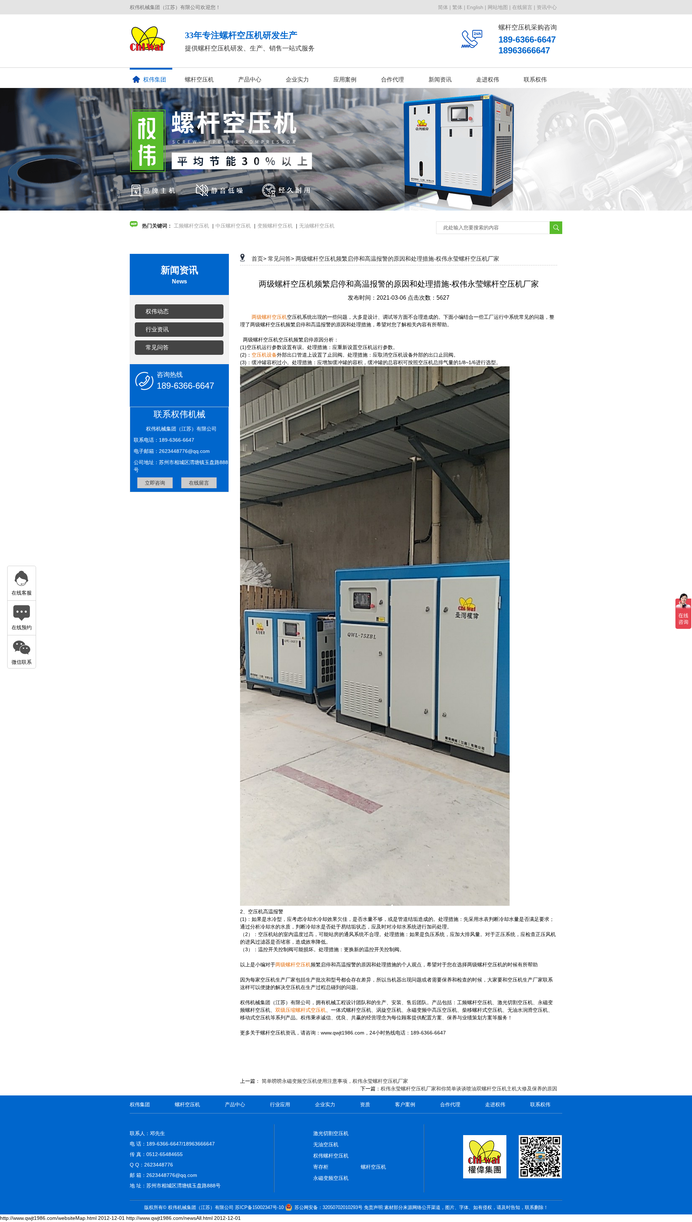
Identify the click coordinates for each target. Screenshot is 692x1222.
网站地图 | (499, 7)
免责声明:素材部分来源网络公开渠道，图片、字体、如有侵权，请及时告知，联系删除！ (456, 1207)
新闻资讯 (440, 79)
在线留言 (199, 483)
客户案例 (405, 1104)
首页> (259, 259)
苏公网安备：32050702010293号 (328, 1207)
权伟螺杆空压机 (331, 1156)
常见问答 (157, 347)
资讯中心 (547, 7)
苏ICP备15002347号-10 (259, 1207)
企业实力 (325, 1104)
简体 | (444, 7)
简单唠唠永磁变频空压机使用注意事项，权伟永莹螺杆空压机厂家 (335, 1081)
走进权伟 (495, 1104)
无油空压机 (325, 1144)
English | (476, 7)
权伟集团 (154, 79)
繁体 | (458, 7)
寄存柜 (320, 1167)
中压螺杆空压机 (233, 226)
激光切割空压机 (331, 1133)
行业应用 (280, 1104)
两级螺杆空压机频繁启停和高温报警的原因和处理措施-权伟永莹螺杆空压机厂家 (397, 259)
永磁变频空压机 (331, 1178)
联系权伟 (535, 79)
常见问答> (281, 259)
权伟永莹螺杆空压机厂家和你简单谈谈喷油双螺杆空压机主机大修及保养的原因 (469, 1088)
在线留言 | (523, 7)
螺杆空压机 (199, 79)
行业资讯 (157, 329)
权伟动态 (157, 311)
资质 (365, 1104)
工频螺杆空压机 (191, 226)
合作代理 (392, 79)
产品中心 (249, 79)
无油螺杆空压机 (316, 226)
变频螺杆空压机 (275, 226)
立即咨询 (155, 483)
